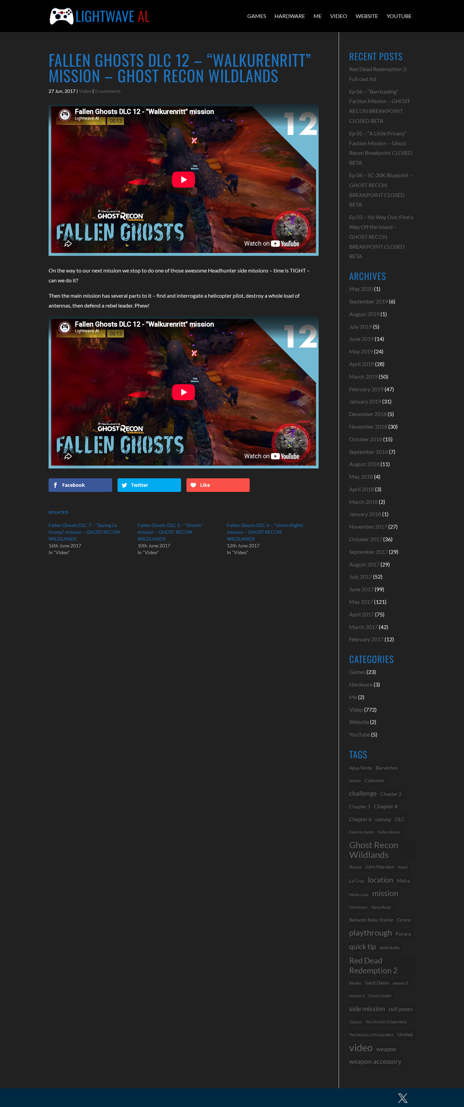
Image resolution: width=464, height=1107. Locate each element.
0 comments (108, 91)
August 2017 (364, 564)
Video (338, 16)
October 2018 (365, 439)
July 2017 (360, 576)
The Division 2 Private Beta (371, 1034)
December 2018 (368, 414)
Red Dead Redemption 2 (373, 965)
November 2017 (368, 526)
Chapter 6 (360, 819)
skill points (401, 1009)
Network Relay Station (371, 920)
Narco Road (381, 907)
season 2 (400, 983)
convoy (383, 819)
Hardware (289, 16)
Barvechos (387, 768)
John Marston (379, 867)
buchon (355, 780)
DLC (400, 819)
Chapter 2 (390, 794)
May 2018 (361, 476)
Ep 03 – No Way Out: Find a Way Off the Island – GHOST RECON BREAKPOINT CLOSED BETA (381, 236)
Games (256, 16)
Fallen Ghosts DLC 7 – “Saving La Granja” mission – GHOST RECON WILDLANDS (84, 532)
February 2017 (366, 639)
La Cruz (356, 880)
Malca (403, 880)
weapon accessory (375, 1061)
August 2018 (364, 464)
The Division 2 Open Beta (386, 1022)
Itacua (355, 867)
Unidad (405, 1034)
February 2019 (366, 389)
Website (367, 16)
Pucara (403, 934)
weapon (386, 1049)
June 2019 (361, 338)
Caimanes (374, 780)
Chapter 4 (385, 806)
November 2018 (368, 426)
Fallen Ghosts (389, 832)
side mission (367, 1008)
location (380, 879)
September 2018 (368, 451)
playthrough (370, 932)
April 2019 (361, 364)
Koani (403, 867)
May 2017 (361, 601)
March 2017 (363, 627)
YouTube (399, 16)
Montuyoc (358, 907)
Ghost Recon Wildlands (373, 849)
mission (385, 893)
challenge (363, 793)
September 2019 (368, 301)
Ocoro (404, 920)
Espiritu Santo (361, 832)
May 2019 (361, 351)
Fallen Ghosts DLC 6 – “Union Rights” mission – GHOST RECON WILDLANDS (266, 532)
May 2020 (361, 288)
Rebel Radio (389, 947)
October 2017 (365, 539)
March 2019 (363, 376)
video (361, 1047)
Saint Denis (377, 983)
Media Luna (359, 894)
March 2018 (363, 501)
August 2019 (364, 314)
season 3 (356, 995)
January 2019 (365, 401)
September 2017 (368, 551)
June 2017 (361, 589)
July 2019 (360, 326)
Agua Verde (360, 768)
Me (318, 16)
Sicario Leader (380, 995)
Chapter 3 (359, 806)
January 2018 (365, 514)
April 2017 (361, 614)
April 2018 (361, 489)
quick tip (362, 946)
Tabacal (355, 1022)
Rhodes (355, 983)
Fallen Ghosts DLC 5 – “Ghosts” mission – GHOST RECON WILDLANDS (170, 532)
